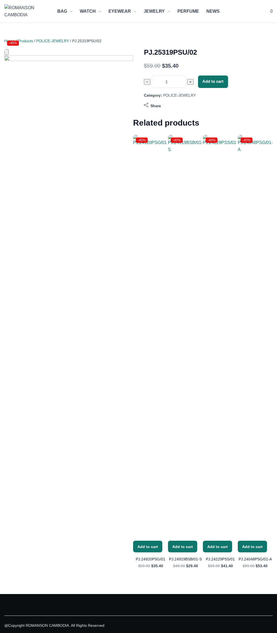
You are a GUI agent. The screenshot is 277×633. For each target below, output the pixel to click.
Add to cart (212, 81)
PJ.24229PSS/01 (220, 559)
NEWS (213, 11)
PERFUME (188, 11)
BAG (62, 11)
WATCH (88, 11)
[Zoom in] (6, 52)
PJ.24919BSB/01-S (185, 559)
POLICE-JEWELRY (52, 41)
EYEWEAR (119, 11)
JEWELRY (154, 11)
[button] (271, 11)
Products (25, 41)
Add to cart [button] (147, 547)
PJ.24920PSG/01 (150, 559)
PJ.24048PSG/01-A (255, 559)
